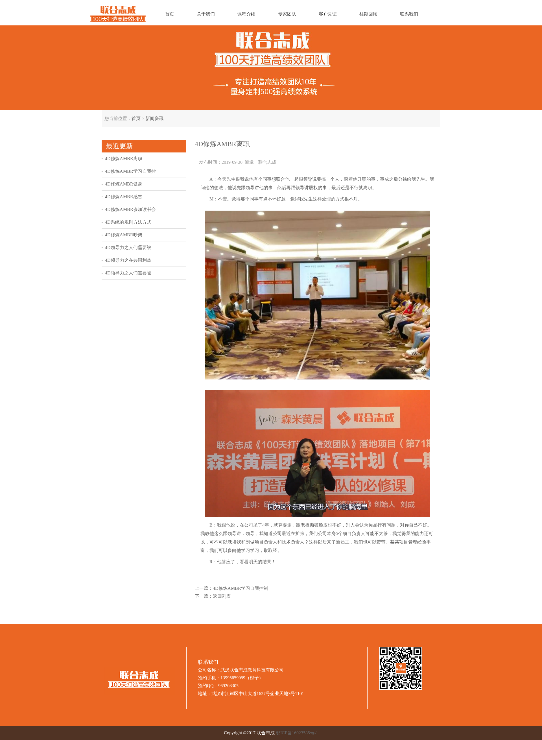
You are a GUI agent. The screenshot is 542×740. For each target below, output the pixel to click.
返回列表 (222, 596)
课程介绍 (246, 14)
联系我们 (409, 14)
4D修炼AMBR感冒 (123, 196)
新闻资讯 (154, 118)
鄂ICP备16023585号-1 (297, 732)
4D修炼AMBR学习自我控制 (240, 588)
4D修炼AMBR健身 (123, 184)
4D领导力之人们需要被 (128, 247)
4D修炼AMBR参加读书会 (130, 209)
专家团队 (287, 14)
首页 (169, 14)
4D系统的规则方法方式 (128, 222)
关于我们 (206, 14)
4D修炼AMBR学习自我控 (130, 171)
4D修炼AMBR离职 (123, 158)
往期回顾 (368, 14)
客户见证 (328, 14)
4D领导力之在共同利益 (128, 260)
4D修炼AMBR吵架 (123, 234)
